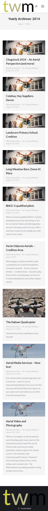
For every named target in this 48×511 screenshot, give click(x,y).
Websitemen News (13, 68)
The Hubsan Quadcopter (20, 322)
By (30, 68)
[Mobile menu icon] (42, 6)
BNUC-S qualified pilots (20, 205)
